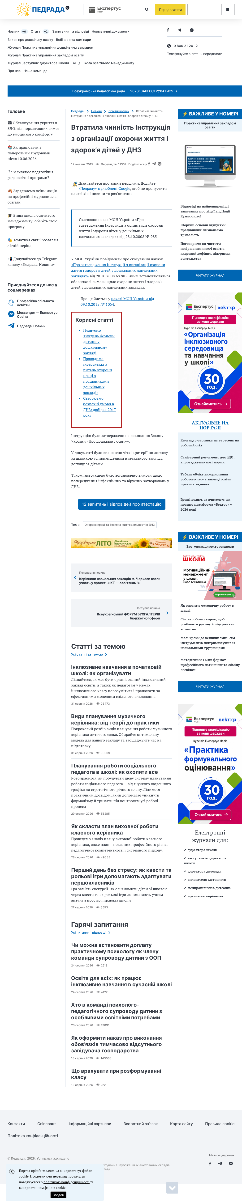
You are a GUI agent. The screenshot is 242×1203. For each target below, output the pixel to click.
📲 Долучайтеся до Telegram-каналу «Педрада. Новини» (33, 261)
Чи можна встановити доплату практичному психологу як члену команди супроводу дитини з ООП (116, 951)
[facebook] (168, 30)
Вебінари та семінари (73, 40)
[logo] (43, 9)
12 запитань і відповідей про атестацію (122, 504)
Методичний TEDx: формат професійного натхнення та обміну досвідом (210, 664)
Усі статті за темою (87, 654)
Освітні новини (118, 111)
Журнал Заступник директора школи (38, 63)
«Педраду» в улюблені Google (104, 188)
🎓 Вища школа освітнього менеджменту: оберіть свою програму (32, 221)
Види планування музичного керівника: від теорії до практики (115, 719)
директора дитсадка (204, 871)
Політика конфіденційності (33, 1136)
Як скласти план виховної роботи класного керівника (114, 829)
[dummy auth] (203, 9)
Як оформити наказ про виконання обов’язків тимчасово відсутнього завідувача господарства (116, 1044)
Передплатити (170, 10)
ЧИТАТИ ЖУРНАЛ (210, 275)
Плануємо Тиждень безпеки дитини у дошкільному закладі (99, 342)
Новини (17, 31)
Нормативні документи (110, 31)
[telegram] (179, 30)
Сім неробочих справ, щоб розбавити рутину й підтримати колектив (207, 624)
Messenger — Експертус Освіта (37, 314)
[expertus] (102, 9)
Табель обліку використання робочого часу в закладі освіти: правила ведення (207, 479)
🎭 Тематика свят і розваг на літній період (33, 242)
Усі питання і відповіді (88, 932)
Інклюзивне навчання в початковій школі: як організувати (116, 670)
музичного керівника (205, 896)
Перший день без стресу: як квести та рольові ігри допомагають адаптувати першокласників (121, 876)
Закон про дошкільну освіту (30, 40)
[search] (146, 9)
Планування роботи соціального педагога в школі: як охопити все (114, 768)
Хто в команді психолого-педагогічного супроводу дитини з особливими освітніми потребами (116, 1011)
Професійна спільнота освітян (35, 303)
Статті (39, 31)
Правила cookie (219, 1124)
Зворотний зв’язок (141, 1124)
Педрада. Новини (31, 326)
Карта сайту (181, 1124)
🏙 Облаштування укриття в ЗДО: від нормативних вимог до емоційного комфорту (33, 128)
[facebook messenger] (192, 30)
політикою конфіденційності (66, 1182)
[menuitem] (19, 31)
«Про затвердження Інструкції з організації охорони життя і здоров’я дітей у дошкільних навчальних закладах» (118, 270)
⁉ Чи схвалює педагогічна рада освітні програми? (30, 174)
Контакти (16, 1124)
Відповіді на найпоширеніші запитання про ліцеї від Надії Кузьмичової (205, 211)
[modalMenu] (227, 9)
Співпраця (46, 1124)
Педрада (77, 111)
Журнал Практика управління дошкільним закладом (51, 47)
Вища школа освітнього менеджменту (103, 63)
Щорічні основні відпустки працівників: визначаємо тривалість (203, 230)
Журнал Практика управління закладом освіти (46, 55)
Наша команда (35, 71)
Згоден (58, 1195)
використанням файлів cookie (42, 1187)
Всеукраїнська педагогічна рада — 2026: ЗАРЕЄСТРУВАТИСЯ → (124, 91)
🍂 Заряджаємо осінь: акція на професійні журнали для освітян (32, 196)
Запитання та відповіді (70, 31)
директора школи (202, 849)
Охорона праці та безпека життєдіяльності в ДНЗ (120, 524)
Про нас (14, 71)
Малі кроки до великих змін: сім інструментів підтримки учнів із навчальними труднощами (208, 642)
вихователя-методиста (207, 879)
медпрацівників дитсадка (209, 887)
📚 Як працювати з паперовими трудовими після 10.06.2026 (29, 153)
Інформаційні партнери (90, 1124)
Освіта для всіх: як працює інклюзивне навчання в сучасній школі (121, 981)
